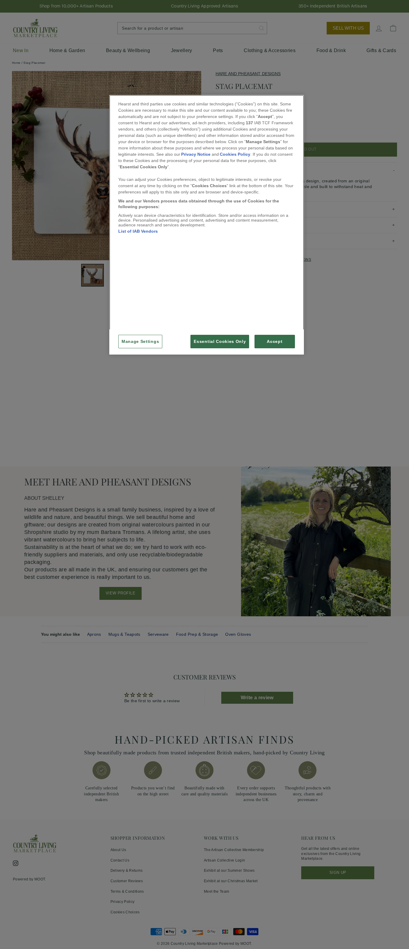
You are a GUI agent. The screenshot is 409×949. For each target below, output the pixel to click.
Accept (274, 341)
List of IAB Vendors (138, 231)
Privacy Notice (195, 154)
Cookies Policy (235, 154)
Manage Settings (140, 341)
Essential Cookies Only (220, 341)
